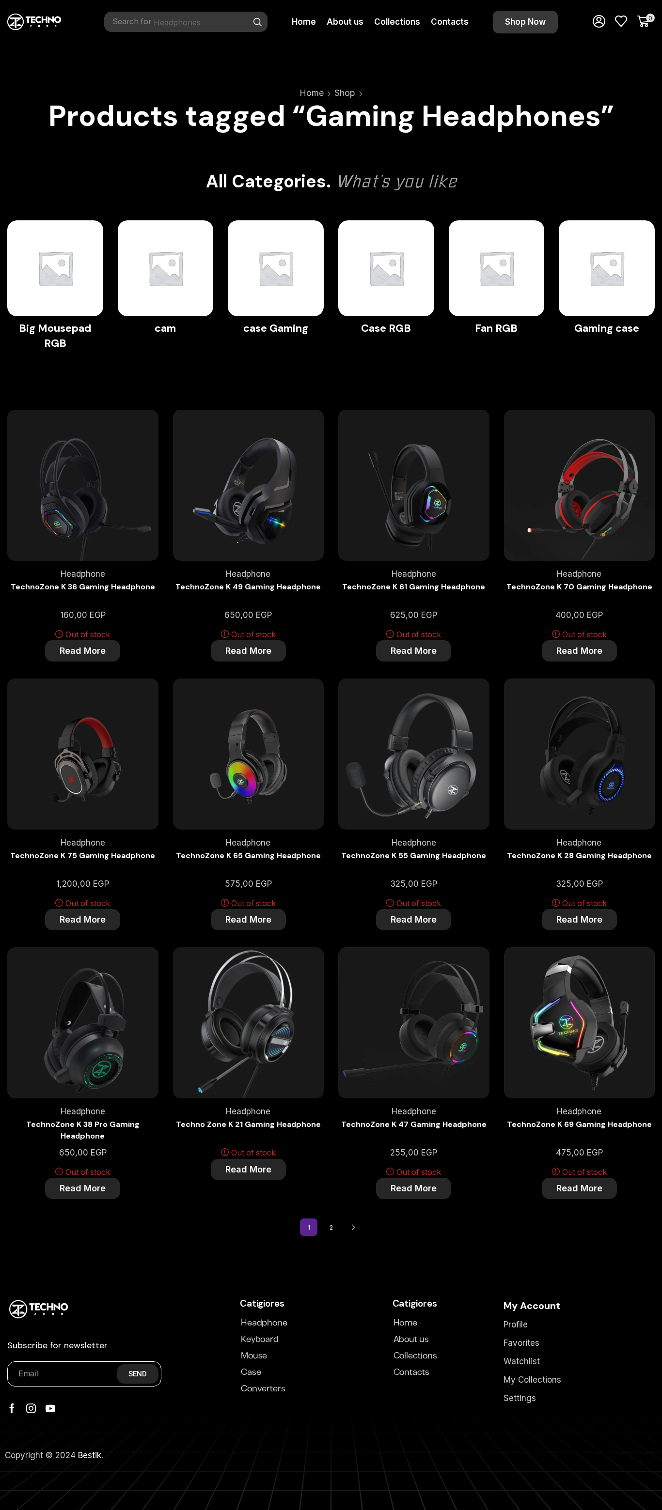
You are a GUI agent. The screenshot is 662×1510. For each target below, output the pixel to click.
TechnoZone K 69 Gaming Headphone (579, 1124)
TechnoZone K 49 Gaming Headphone (248, 587)
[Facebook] (11, 1408)
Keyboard (260, 1339)
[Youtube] (50, 1408)
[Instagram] (31, 1408)
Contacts (411, 1372)
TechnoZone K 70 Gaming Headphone (579, 587)
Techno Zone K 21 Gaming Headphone (248, 1124)
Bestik (89, 1455)
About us (411, 1339)
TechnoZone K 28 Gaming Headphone (579, 855)
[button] (525, 22)
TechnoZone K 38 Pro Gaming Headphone (83, 1130)
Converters (263, 1389)
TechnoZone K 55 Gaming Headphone (413, 855)
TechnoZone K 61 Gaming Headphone (413, 587)
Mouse (254, 1356)
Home (311, 93)
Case (251, 1372)
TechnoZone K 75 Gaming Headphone (82, 855)
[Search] (258, 22)
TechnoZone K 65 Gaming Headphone (248, 855)
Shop (344, 93)
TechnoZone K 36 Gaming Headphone (83, 587)
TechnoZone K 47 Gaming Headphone (414, 1124)
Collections (415, 1356)
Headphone (83, 574)
